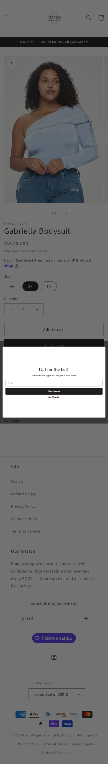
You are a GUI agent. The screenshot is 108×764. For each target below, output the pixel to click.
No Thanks (53, 397)
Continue (54, 391)
